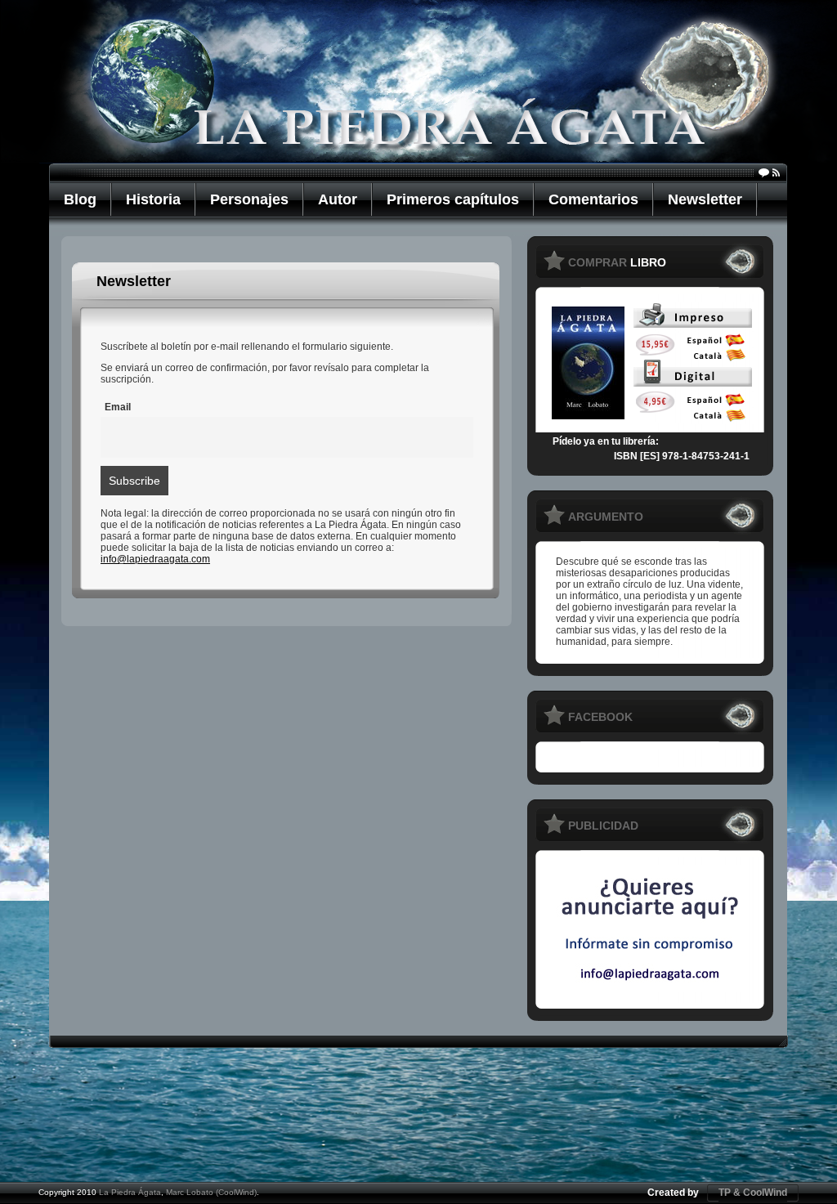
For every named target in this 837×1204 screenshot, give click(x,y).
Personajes (249, 199)
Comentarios (593, 199)
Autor (337, 199)
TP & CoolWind (752, 1192)
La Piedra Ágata (130, 1192)
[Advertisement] (418, 1124)
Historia (153, 199)
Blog (80, 199)
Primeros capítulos (453, 199)
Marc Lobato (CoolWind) (211, 1192)
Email (118, 407)
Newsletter (705, 199)
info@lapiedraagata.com (155, 559)
